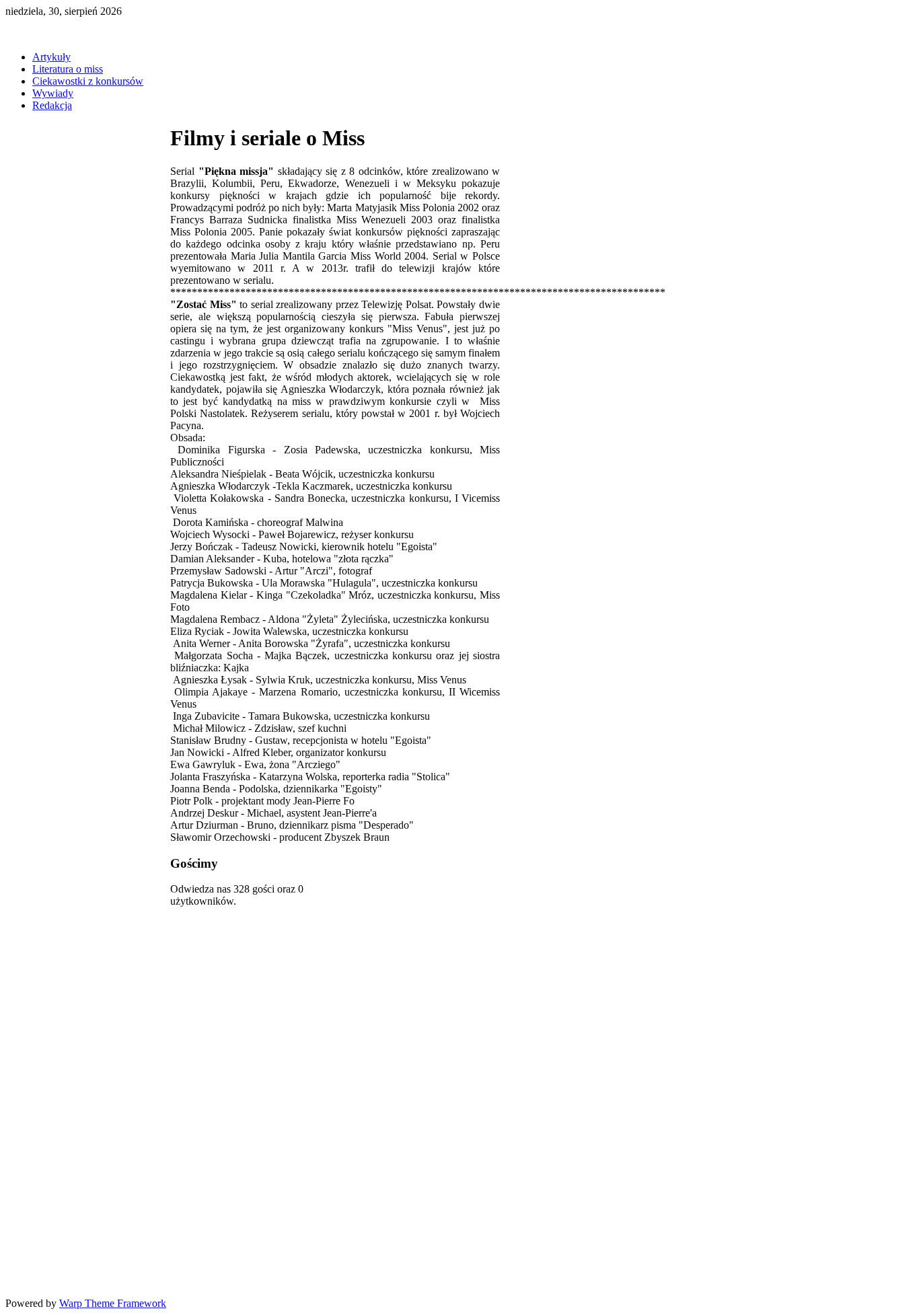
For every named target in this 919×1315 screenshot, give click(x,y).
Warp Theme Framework (112, 1303)
